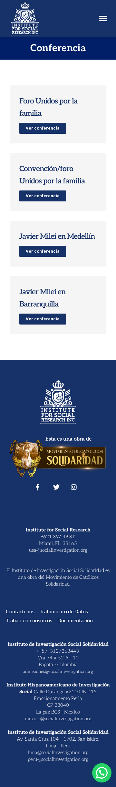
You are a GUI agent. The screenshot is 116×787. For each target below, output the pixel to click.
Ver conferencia (43, 128)
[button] (101, 772)
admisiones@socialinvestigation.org (58, 671)
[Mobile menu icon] (103, 18)
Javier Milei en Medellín (57, 236)
